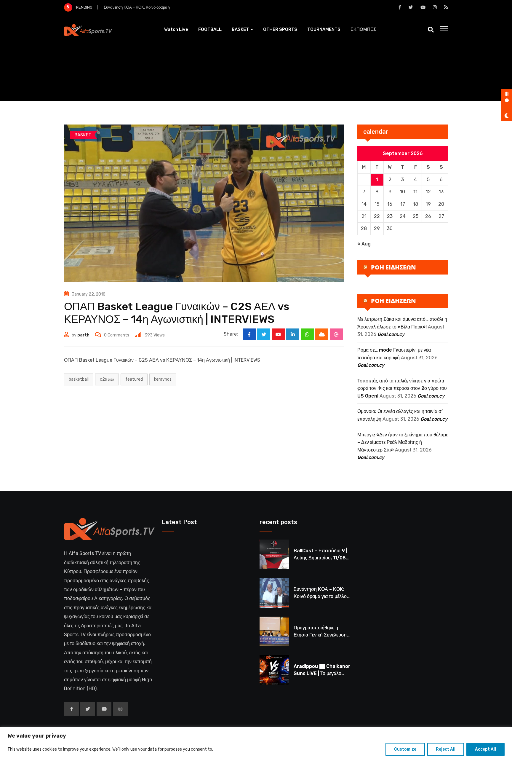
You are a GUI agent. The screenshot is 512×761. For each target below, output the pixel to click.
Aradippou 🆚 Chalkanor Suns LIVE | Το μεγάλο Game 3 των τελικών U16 (322, 673)
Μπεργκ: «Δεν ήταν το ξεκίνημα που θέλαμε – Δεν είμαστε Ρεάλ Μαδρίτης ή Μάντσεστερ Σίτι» (402, 442)
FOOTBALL (210, 29)
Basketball (79, 379)
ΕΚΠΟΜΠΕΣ (363, 29)
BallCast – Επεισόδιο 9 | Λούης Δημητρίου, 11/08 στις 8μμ (320, 558)
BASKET (240, 29)
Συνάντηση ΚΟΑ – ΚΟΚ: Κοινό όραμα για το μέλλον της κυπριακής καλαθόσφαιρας (174, 7)
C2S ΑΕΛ (107, 379)
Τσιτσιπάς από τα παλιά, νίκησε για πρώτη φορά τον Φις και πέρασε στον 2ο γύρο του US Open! (402, 388)
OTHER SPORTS (280, 29)
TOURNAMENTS (323, 29)
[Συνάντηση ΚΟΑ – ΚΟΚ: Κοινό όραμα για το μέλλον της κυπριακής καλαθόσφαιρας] (274, 593)
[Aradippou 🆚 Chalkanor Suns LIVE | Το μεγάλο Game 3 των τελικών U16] (274, 670)
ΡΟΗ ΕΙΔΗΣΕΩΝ (393, 267)
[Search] (431, 29)
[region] (256, 744)
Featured (134, 379)
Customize (405, 749)
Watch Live (176, 29)
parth (83, 335)
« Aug (364, 244)
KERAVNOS (163, 379)
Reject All (445, 749)
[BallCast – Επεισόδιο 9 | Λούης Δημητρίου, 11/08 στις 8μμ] (274, 554)
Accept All (485, 749)
